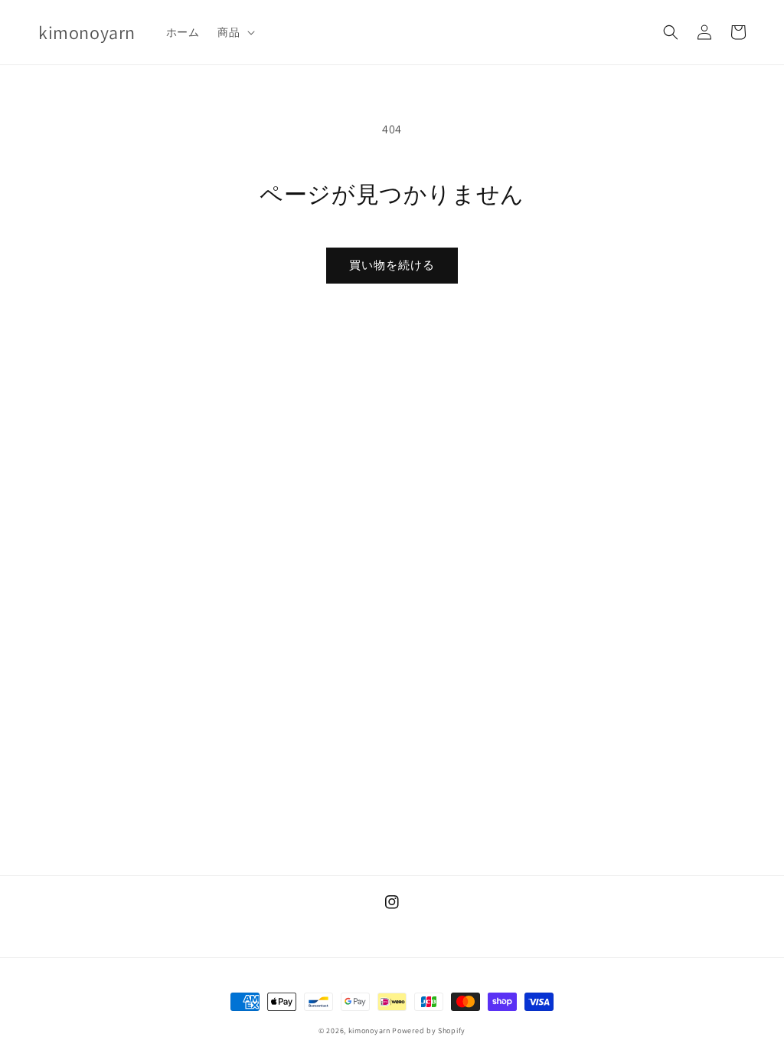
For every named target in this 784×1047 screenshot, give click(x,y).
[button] (234, 32)
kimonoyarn (369, 1031)
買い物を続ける (392, 265)
